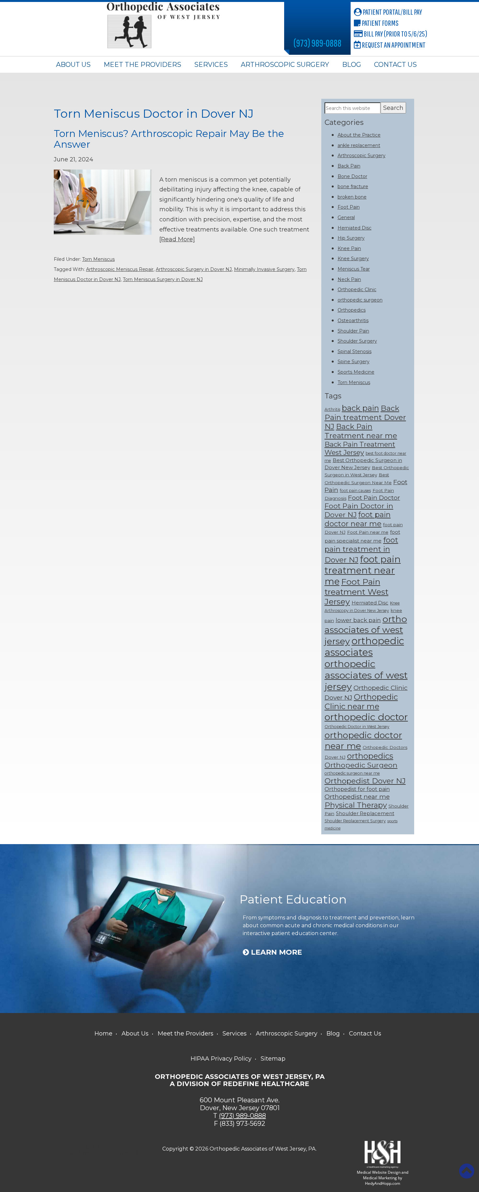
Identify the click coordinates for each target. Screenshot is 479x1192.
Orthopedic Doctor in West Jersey (357, 726)
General (346, 217)
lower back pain (358, 620)
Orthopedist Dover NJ (365, 780)
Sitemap (273, 1058)
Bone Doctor (352, 176)
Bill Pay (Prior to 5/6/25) (395, 33)
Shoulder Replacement (365, 813)
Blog (351, 64)
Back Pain (349, 166)
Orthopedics (352, 310)
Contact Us (395, 64)
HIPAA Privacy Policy (221, 1058)
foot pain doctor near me (358, 519)
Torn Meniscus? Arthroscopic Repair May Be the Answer (169, 138)
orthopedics (370, 756)
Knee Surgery (353, 258)
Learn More (275, 952)
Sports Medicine (356, 372)
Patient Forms (380, 22)
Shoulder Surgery (357, 341)
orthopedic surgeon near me (352, 773)
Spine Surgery (354, 362)
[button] (466, 1171)
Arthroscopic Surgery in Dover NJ (194, 269)
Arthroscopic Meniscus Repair (119, 269)
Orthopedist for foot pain (357, 789)
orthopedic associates (364, 646)
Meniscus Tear (354, 269)
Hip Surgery (351, 238)
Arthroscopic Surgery (285, 64)
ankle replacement (359, 145)
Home (103, 1033)
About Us (73, 64)
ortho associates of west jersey (366, 630)
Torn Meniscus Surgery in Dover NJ (163, 279)
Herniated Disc (354, 228)
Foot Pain (349, 207)
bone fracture (353, 186)
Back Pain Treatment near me (361, 431)
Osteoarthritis (353, 320)
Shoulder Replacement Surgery (355, 820)
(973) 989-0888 (317, 43)
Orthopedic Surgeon (361, 765)
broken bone (352, 197)
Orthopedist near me (357, 796)
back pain (360, 408)
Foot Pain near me (367, 532)
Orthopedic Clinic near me (361, 701)
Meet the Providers (142, 64)
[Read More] (177, 239)
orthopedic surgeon (360, 300)
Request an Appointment (393, 44)
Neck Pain (349, 279)
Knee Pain (349, 248)
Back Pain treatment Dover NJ (365, 417)
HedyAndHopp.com (382, 1183)
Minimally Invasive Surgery (264, 269)
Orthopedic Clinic (357, 289)
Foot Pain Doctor (374, 497)
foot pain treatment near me (363, 570)
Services (211, 64)
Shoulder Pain (353, 331)
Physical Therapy (356, 805)
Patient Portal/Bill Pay (392, 11)
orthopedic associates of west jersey (366, 675)
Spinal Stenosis (354, 351)
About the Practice (359, 135)
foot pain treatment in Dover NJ (361, 549)
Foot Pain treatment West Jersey (356, 591)
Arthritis (332, 409)
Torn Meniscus (98, 259)
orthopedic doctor (366, 717)
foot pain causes (355, 490)
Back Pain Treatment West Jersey (360, 448)
